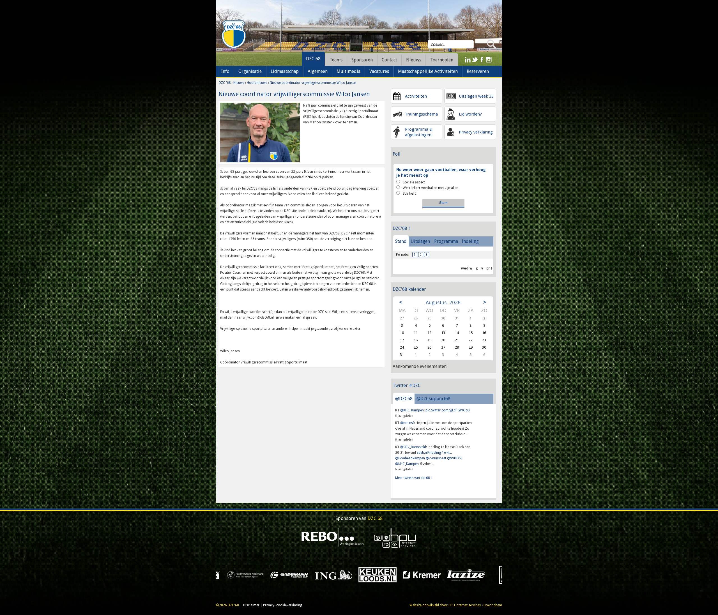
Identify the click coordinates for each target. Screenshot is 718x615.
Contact (389, 60)
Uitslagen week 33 (476, 96)
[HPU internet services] (395, 538)
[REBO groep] (333, 538)
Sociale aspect (414, 182)
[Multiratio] (324, 575)
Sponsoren (362, 60)
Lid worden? (470, 114)
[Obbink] (368, 575)
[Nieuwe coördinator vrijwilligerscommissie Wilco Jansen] (260, 132)
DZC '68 (225, 83)
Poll (397, 154)
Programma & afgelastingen (418, 132)
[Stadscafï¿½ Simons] (501, 575)
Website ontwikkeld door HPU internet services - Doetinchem (455, 605)
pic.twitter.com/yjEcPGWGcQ (447, 410)
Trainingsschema (421, 114)
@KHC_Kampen (412, 410)
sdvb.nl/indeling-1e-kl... (434, 453)
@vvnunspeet (436, 458)
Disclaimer (251, 605)
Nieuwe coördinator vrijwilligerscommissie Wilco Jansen (313, 83)
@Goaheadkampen (410, 458)
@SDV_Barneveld (413, 447)
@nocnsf (407, 423)
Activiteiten (416, 96)
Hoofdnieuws (257, 83)
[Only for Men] (412, 575)
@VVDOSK (455, 458)
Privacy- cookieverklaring (282, 605)
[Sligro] (457, 575)
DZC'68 (313, 58)
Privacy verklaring (476, 132)
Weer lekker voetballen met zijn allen (430, 188)
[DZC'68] (234, 34)
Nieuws (238, 83)
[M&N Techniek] (236, 575)
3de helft (409, 193)
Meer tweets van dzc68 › (413, 478)
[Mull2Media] (280, 575)
